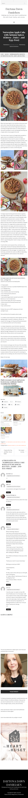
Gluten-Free (18, 445)
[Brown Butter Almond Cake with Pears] (19, 417)
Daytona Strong (10, 495)
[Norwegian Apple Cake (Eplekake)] (6, 430)
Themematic (21, 794)
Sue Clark (8, 473)
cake (14, 441)
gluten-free (23, 441)
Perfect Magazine (12, 794)
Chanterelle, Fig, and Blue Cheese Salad (8, 451)
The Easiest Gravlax (21, 451)
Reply (8, 481)
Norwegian (3, 443)
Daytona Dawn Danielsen (14, 782)
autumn (7, 441)
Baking (11, 441)
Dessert (13, 445)
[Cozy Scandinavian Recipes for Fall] (6, 417)
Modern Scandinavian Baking (12, 383)
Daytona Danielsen (14, 46)
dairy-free (17, 441)
